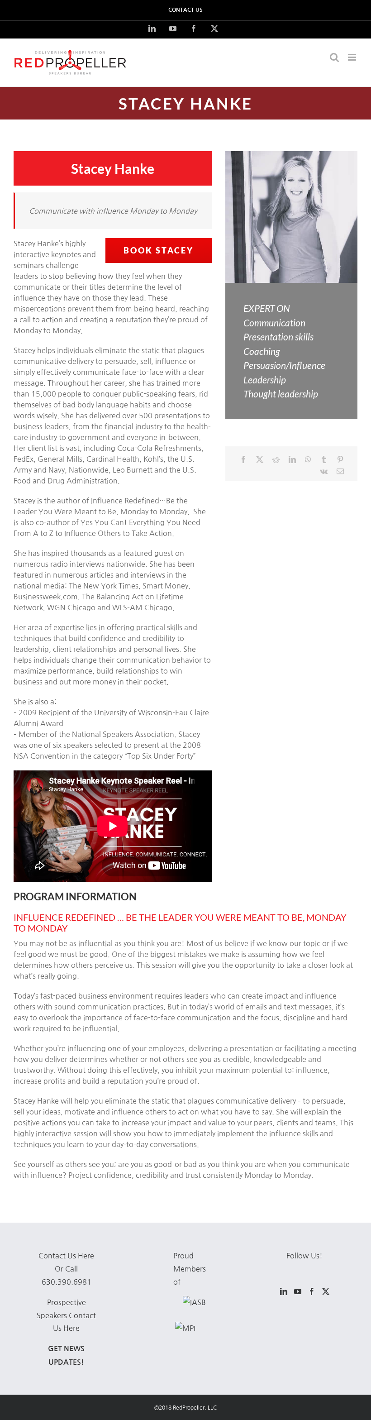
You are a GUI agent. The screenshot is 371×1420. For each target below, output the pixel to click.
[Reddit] (276, 459)
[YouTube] (297, 1291)
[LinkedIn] (292, 459)
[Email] (340, 471)
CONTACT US (185, 10)
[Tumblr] (324, 459)
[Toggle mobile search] (334, 57)
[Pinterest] (340, 459)
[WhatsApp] (308, 459)
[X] (260, 459)
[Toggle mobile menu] (352, 57)
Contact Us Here (66, 1255)
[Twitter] (325, 1291)
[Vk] (323, 471)
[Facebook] (243, 459)
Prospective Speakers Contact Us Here (66, 1315)
